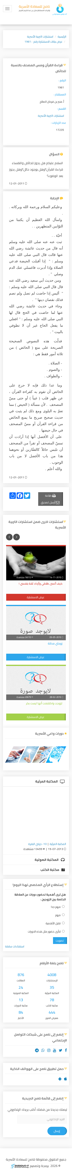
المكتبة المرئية (46, 781)
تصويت (60, 940)
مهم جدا (56, 906)
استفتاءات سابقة (14, 946)
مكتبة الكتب (50, 870)
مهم (58, 915)
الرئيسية (62, 36)
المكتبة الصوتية (47, 860)
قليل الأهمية (53, 923)
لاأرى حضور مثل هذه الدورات (44, 931)
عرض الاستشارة (35, 597)
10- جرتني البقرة (37, 844)
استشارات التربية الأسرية (40, 36)
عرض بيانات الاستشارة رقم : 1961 (43, 41)
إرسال (57, 1131)
